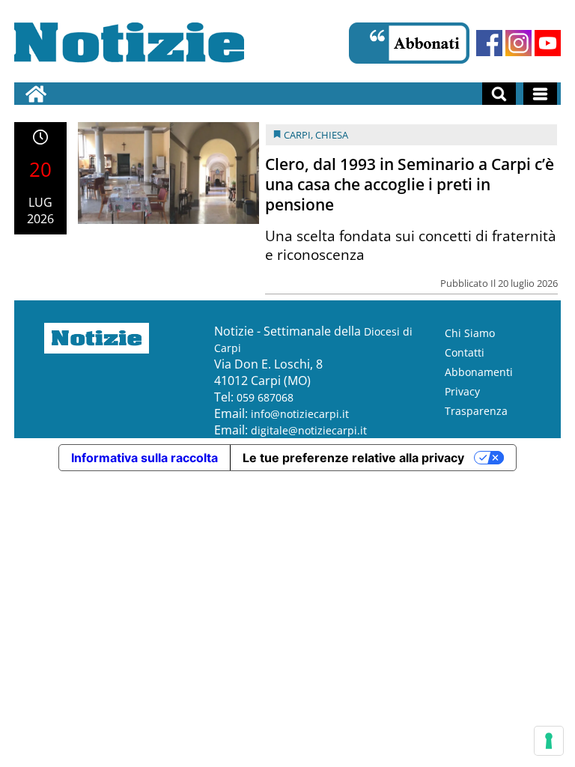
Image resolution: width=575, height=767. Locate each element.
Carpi (297, 135)
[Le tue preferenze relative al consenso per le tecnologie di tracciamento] (549, 741)
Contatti (464, 352)
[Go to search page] (499, 93)
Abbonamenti (479, 372)
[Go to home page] (36, 93)
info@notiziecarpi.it (300, 414)
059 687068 (265, 397)
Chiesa (331, 135)
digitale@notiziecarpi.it (309, 430)
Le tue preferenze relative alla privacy (353, 457)
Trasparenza (476, 411)
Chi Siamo (470, 333)
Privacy (462, 391)
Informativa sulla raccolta (144, 457)
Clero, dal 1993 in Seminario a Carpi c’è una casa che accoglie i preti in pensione (409, 184)
